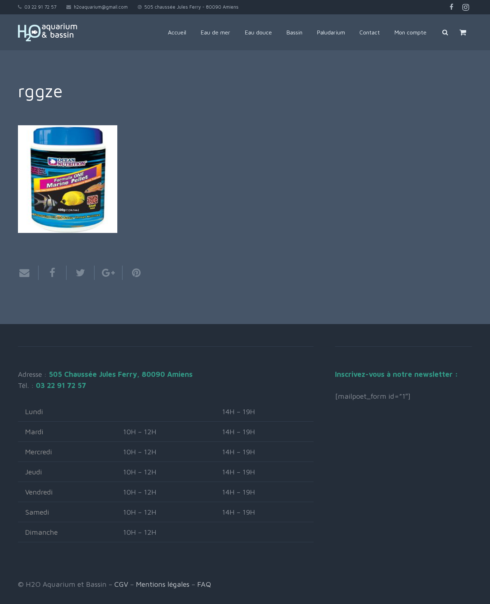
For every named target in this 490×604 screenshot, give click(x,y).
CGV (121, 584)
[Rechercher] (445, 32)
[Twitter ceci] (81, 273)
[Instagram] (465, 7)
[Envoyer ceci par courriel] (28, 273)
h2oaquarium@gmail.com (101, 7)
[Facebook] (451, 7)
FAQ (204, 584)
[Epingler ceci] (133, 273)
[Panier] (463, 32)
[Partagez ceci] (53, 273)
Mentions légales (162, 584)
